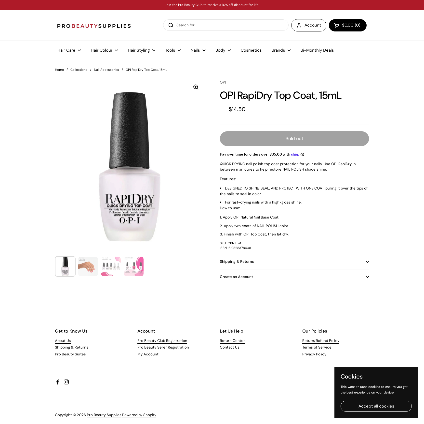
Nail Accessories (106, 70)
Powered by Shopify (139, 414)
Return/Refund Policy (320, 340)
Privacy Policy (314, 354)
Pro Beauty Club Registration (162, 340)
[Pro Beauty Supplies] (94, 25)
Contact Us (229, 347)
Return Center (232, 340)
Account (313, 25)
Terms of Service (316, 347)
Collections (78, 70)
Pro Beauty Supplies (104, 414)
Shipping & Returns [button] (237, 261)
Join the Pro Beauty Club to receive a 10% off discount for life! (212, 5)
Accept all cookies (376, 406)
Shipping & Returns (71, 347)
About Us (63, 340)
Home (59, 70)
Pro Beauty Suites (70, 354)
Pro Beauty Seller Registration (163, 347)
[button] (348, 25)
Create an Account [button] (236, 276)
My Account (148, 354)
